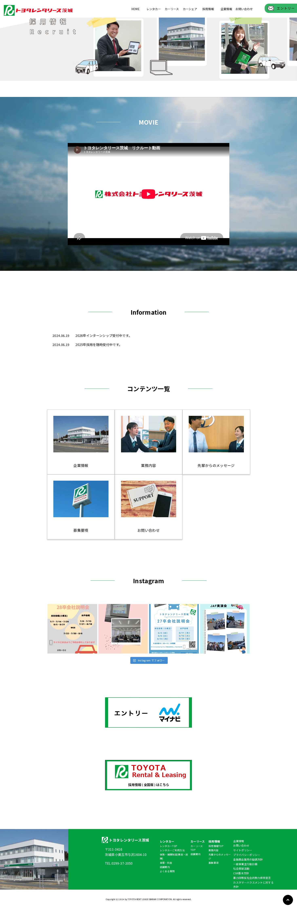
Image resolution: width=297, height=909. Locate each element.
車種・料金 (166, 862)
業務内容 (213, 850)
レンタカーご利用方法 (172, 850)
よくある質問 (167, 871)
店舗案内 (165, 867)
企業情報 (226, 9)
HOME (135, 9)
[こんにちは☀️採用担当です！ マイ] (174, 629)
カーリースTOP (197, 847)
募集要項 (213, 862)
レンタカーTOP (168, 846)
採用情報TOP (216, 846)
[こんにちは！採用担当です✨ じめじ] (72, 629)
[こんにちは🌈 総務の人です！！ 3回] (123, 629)
